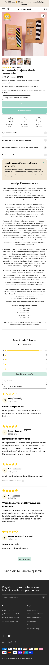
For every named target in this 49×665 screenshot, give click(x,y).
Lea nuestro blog (33, 629)
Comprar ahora (24, 111)
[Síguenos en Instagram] (9, 636)
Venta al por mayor (34, 617)
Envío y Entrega (8, 610)
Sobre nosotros (32, 610)
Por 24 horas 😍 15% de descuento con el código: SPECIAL (24, 3)
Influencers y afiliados (35, 614)
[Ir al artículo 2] (13, 61)
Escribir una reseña (24, 374)
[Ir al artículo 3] (20, 61)
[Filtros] (4, 386)
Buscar (29, 625)
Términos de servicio (10, 621)
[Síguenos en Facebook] (3, 636)
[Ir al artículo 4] (27, 61)
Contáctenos (31, 621)
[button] (7, 67)
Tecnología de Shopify (24, 658)
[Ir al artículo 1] (5, 61)
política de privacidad (10, 614)
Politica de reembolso (10, 617)
